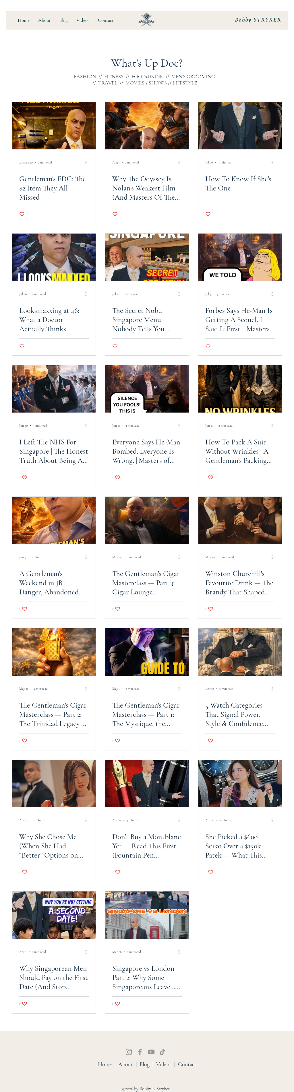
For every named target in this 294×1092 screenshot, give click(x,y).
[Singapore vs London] (147, 1046)
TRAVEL (107, 83)
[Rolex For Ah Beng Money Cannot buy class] (240, 915)
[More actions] (87, 162)
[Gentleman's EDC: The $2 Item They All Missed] (54, 125)
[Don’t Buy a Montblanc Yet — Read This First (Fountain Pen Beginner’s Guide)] (147, 783)
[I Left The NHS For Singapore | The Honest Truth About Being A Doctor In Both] (54, 389)
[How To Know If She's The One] (240, 125)
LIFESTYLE (185, 83)
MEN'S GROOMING (193, 76)
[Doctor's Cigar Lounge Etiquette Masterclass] (147, 520)
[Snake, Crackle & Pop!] (240, 1046)
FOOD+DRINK (147, 76)
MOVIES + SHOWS (146, 83)
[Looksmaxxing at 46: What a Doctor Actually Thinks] (54, 257)
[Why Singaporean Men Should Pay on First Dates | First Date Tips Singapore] (54, 915)
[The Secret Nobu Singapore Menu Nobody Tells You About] (147, 257)
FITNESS (113, 76)
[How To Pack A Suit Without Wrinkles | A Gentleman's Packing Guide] (240, 389)
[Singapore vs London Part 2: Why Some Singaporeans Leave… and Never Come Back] (147, 915)
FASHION (85, 76)
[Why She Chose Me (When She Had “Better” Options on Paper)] (54, 783)
